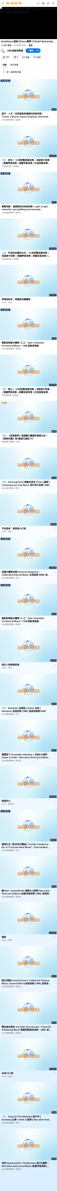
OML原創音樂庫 (15, 50)
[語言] (43, 3)
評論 (5, 65)
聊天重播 (14, 65)
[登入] (53, 3)
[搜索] (38, 3)
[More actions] (55, 114)
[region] (28, 23)
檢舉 (39, 57)
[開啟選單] (3, 3)
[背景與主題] (48, 3)
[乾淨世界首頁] (14, 3)
